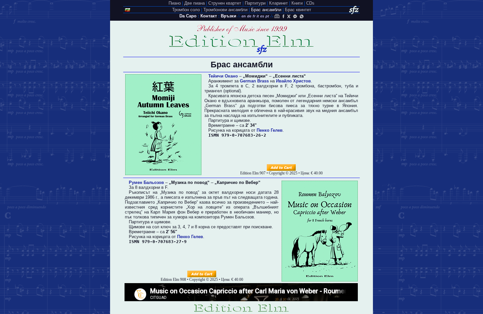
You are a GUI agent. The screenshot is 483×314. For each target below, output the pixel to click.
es (262, 16)
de (249, 16)
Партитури (255, 3)
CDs (310, 3)
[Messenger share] (295, 16)
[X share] (289, 16)
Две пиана (194, 3)
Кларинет (278, 3)
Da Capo (187, 15)
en (244, 16)
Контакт (208, 15)
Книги (297, 3)
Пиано (175, 3)
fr (254, 16)
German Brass (254, 80)
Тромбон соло (186, 9)
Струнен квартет (224, 3)
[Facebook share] (283, 16)
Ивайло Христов (293, 80)
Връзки (228, 15)
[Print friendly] (277, 16)
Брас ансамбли (266, 9)
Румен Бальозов (146, 182)
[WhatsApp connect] (302, 16)
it (258, 16)
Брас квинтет (298, 9)
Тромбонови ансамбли (225, 9)
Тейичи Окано (223, 76)
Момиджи (286, 95)
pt (267, 16)
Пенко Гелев (270, 130)
